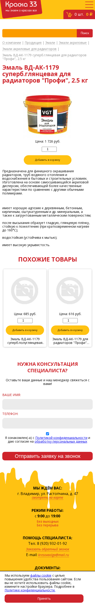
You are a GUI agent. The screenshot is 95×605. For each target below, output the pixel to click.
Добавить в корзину (47, 159)
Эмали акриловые (73, 43)
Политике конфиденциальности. (30, 590)
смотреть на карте (47, 497)
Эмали (50, 43)
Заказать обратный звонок (47, 549)
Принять (44, 598)
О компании (11, 43)
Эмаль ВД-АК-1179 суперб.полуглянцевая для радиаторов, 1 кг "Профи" (24, 341)
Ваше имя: (11, 395)
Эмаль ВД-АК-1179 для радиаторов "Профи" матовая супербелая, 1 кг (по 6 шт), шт (70, 341)
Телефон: (10, 414)
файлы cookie (40, 575)
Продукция (33, 43)
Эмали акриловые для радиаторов (29, 49)
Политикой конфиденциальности (61, 437)
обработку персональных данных (61, 441)
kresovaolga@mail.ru (53, 555)
